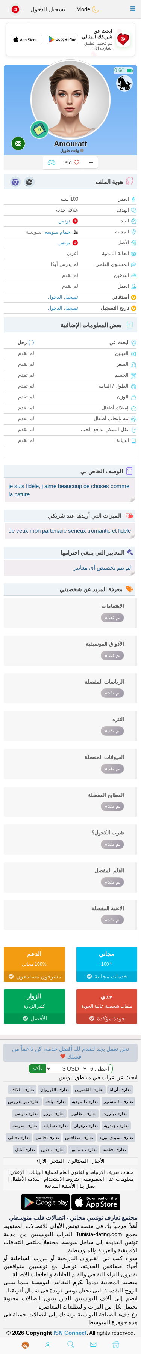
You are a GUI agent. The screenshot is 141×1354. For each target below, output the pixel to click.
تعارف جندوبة (116, 1125)
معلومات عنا (120, 1179)
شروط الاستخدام (61, 1179)
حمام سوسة (57, 232)
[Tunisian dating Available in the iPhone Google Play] (45, 1198)
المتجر (57, 1161)
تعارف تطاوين (83, 1113)
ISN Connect (69, 1333)
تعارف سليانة (55, 1125)
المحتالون (78, 1161)
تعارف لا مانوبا (83, 1149)
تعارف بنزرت (114, 1113)
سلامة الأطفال (25, 1179)
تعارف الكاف (22, 1089)
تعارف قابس (47, 1137)
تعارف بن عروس (23, 1101)
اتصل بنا (88, 1186)
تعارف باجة (55, 1101)
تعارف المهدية (85, 1101)
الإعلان (17, 1172)
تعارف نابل (25, 1149)
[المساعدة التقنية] (25, 1344)
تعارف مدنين (52, 1149)
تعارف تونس (26, 1113)
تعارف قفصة (114, 1149)
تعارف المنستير (118, 1101)
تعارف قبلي (19, 1137)
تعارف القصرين (89, 1089)
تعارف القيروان (54, 1089)
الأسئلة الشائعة (60, 1186)
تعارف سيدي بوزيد (116, 1137)
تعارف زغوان (86, 1125)
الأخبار (98, 1161)
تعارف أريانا (120, 1089)
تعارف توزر (54, 1113)
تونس (64, 221)
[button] (133, 8)
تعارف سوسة (24, 1125)
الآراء (41, 1161)
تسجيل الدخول (47, 9)
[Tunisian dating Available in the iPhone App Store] (95, 1198)
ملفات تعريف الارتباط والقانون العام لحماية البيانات (80, 1172)
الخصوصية (93, 1179)
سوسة (34, 231)
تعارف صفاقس (79, 1137)
